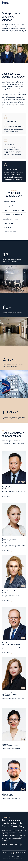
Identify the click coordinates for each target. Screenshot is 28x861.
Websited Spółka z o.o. (19, 858)
